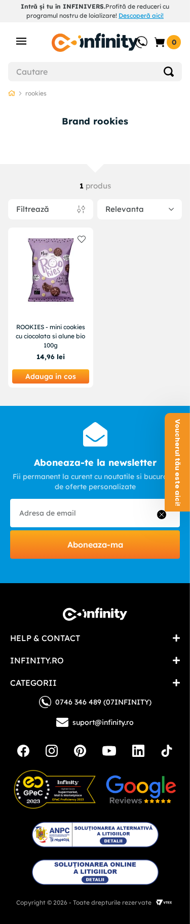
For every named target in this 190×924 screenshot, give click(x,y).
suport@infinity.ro (103, 722)
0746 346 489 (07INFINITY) (103, 702)
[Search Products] (169, 71)
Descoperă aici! (141, 15)
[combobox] (95, 71)
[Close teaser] (162, 514)
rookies (36, 93)
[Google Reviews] (141, 789)
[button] (177, 462)
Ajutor (134, 37)
